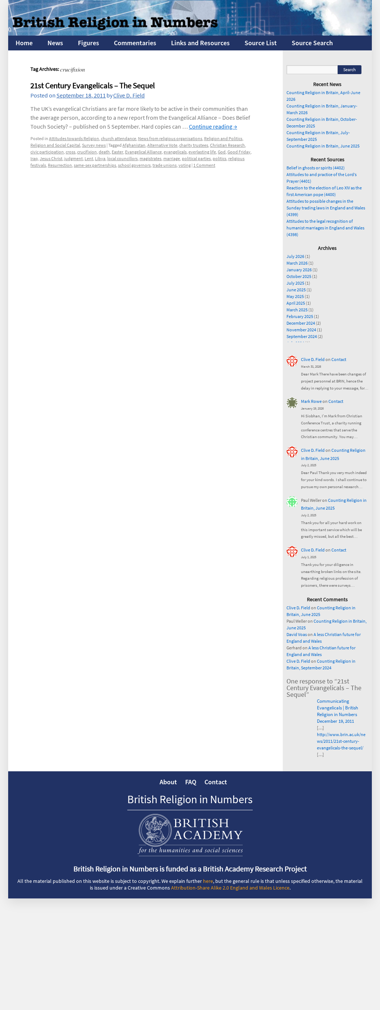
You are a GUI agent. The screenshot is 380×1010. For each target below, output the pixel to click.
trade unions (165, 165)
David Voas (296, 634)
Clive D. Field (129, 95)
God (222, 152)
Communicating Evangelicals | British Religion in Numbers (337, 708)
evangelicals (175, 152)
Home (24, 43)
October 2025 (298, 276)
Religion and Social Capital (55, 145)
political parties (196, 158)
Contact (338, 359)
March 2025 (297, 309)
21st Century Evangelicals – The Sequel (92, 85)
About (168, 782)
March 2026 (297, 263)
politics (219, 158)
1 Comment (204, 165)
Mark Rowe (311, 401)
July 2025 (295, 283)
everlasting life (202, 152)
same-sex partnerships (95, 165)
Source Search (312, 43)
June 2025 (296, 289)
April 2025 (295, 303)
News (55, 43)
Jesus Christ (51, 158)
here (208, 881)
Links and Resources (200, 43)
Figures (88, 43)
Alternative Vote (162, 145)
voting (184, 165)
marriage (171, 158)
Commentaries (135, 43)
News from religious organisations (170, 138)
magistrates (150, 158)
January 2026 (299, 269)
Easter (117, 152)
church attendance (118, 138)
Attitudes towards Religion (74, 138)
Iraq (34, 158)
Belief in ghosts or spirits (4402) (315, 167)
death (104, 152)
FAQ (190, 782)
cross (70, 152)
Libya (100, 158)
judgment (73, 158)
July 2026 (295, 256)
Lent (89, 158)
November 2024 (301, 329)
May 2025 (295, 296)
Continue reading (213, 126)
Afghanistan (133, 145)
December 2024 (300, 323)
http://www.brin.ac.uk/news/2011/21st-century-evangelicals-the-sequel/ (341, 741)
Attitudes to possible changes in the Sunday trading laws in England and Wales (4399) (325, 207)
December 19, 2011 (335, 721)
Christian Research (227, 145)
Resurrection (60, 165)
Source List (261, 43)
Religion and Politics (223, 138)
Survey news (94, 145)
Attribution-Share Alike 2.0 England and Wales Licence (230, 887)
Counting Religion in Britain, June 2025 (323, 146)
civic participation (47, 152)
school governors (134, 165)
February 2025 (299, 316)
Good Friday (238, 152)
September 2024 (301, 336)
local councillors (122, 158)
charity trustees (193, 145)
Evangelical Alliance (143, 152)
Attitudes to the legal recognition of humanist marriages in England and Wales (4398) (325, 227)
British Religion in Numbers (190, 799)
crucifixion (87, 152)
